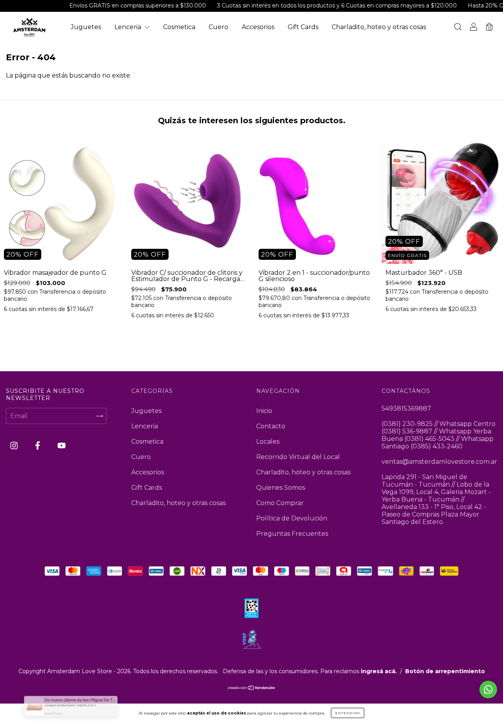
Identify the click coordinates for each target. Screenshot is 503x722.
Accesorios (258, 27)
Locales (267, 441)
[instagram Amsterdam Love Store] (15, 446)
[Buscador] (458, 27)
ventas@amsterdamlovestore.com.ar (439, 461)
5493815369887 (406, 408)
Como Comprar (280, 503)
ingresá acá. (379, 671)
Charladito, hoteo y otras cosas (379, 27)
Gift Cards (303, 27)
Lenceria (128, 27)
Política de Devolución (291, 518)
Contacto (270, 426)
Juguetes (86, 27)
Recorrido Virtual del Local (298, 457)
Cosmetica (179, 27)
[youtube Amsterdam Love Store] (61, 446)
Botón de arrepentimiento (445, 671)
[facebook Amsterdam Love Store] (38, 446)
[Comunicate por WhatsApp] (488, 689)
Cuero (218, 27)
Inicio (264, 411)
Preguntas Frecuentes (292, 533)
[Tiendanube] (251, 688)
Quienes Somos (280, 487)
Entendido (347, 713)
